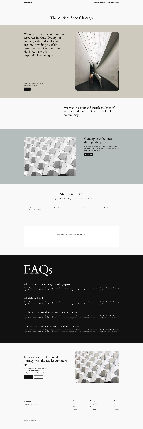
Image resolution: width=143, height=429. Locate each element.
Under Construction (113, 2)
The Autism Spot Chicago (97, 2)
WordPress (33, 420)
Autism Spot (28, 2)
